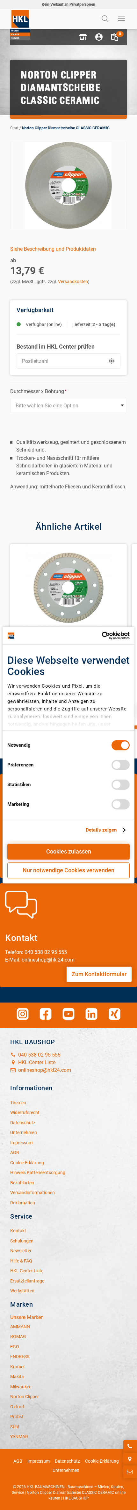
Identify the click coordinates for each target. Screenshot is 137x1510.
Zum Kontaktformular (99, 974)
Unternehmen (66, 1470)
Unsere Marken (27, 1317)
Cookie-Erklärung (102, 1461)
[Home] (20, 24)
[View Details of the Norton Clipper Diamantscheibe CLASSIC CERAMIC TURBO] (68, 587)
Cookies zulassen (68, 851)
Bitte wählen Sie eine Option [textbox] (47, 406)
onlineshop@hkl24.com (44, 1070)
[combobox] (68, 405)
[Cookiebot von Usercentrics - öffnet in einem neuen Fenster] (102, 635)
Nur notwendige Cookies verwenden (68, 870)
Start (14, 128)
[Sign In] (99, 37)
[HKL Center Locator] (130, 1459)
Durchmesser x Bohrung (38, 391)
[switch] (121, 765)
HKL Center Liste (36, 1062)
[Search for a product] (106, 19)
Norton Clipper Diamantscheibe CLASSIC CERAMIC (66, 128)
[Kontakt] (130, 1472)
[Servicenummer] (130, 1446)
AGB (17, 1461)
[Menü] (122, 19)
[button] (83, 37)
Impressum (38, 1461)
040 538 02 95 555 (39, 1055)
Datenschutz (67, 1461)
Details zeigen (101, 830)
